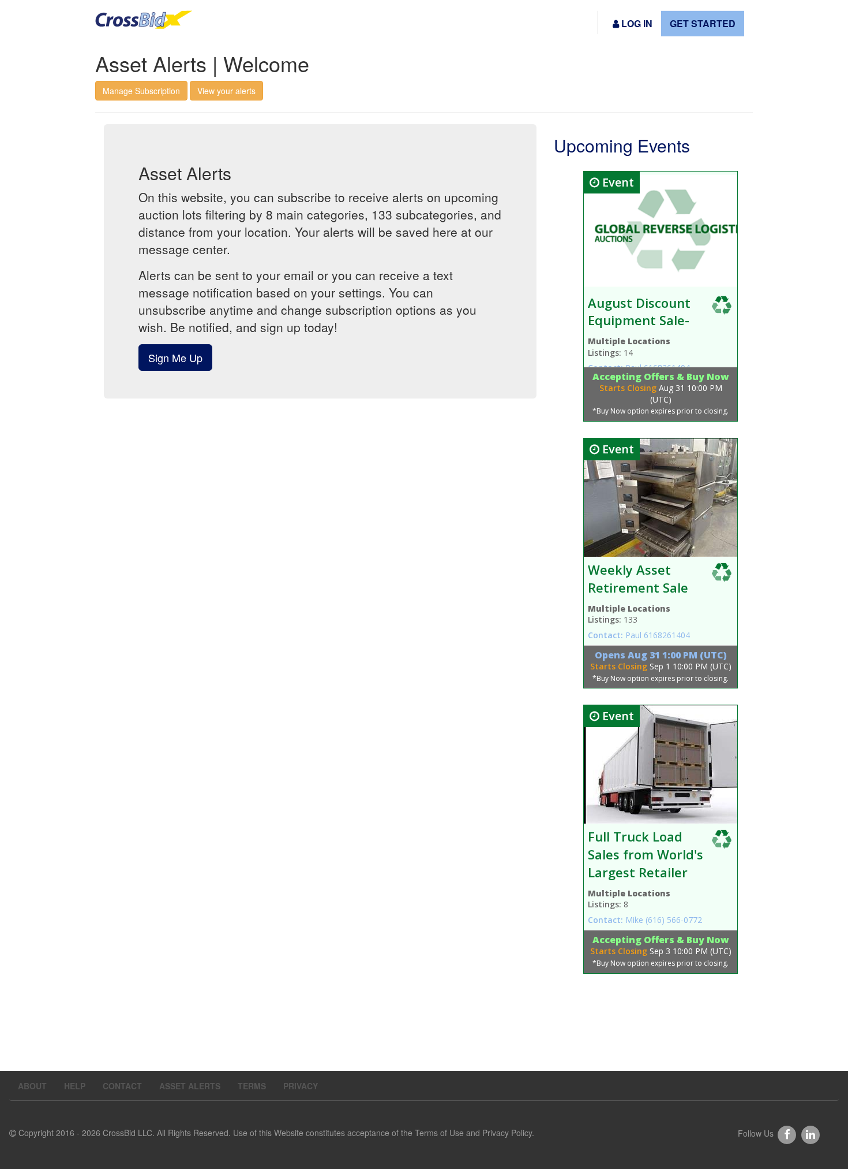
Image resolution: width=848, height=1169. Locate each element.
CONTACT (122, 1086)
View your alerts (226, 90)
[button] (632, 23)
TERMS (252, 1086)
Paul (634, 635)
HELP (74, 1086)
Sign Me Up (175, 357)
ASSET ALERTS (189, 1086)
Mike (635, 919)
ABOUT (32, 1086)
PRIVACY (300, 1086)
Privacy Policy (507, 1132)
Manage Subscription (141, 90)
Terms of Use (439, 1132)
